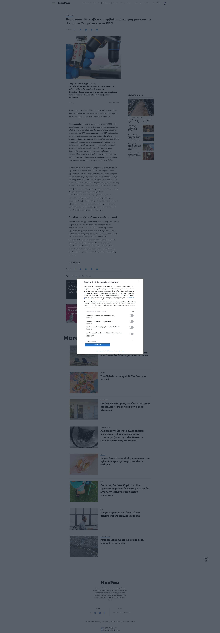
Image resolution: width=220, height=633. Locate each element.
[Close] (139, 282)
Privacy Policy (119, 351)
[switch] (131, 315)
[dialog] (110, 316)
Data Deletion (100, 351)
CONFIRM (97, 344)
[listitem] (110, 312)
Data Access (110, 351)
